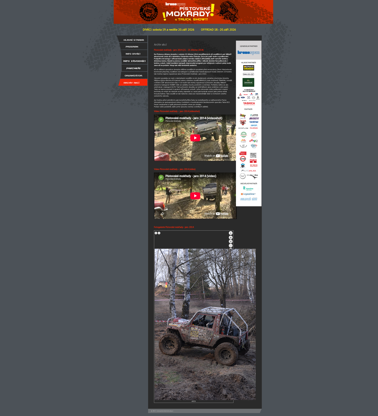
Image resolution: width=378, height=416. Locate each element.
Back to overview (230, 240)
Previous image (156, 233)
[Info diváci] (131, 53)
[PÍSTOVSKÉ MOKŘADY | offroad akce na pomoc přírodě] (234, 9)
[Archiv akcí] (131, 82)
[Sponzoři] (131, 67)
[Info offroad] (131, 60)
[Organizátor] (131, 75)
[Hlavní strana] (131, 38)
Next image (159, 233)
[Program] (131, 46)
